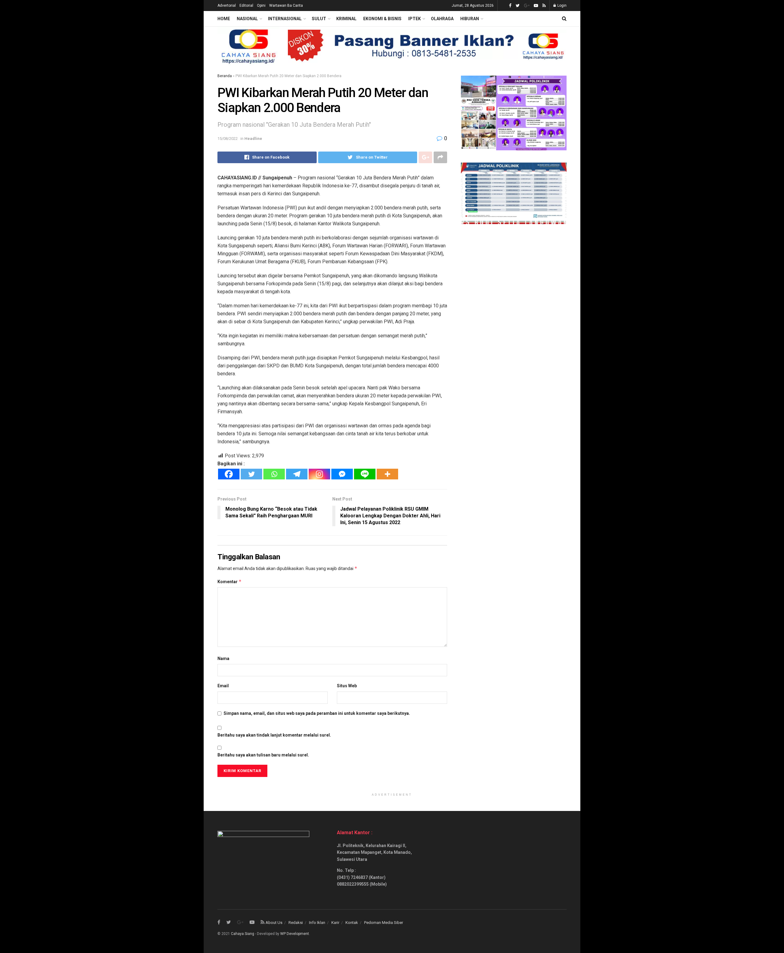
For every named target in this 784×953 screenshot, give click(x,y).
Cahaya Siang (242, 934)
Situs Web (347, 685)
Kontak (351, 922)
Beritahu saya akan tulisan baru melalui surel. (263, 754)
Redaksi (295, 922)
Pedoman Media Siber (383, 922)
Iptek (414, 18)
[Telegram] (296, 474)
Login (561, 5)
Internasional (285, 18)
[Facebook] (228, 474)
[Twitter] (251, 474)
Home (223, 18)
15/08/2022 (227, 138)
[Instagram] (319, 474)
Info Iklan (317, 922)
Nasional (247, 18)
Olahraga (442, 18)
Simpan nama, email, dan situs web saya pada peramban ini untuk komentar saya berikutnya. (317, 713)
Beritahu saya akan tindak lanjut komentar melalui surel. (274, 735)
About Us (274, 922)
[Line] (364, 474)
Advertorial (226, 5)
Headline (253, 138)
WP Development (294, 934)
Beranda (224, 76)
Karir (335, 922)
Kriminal (346, 18)
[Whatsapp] (274, 474)
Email (223, 685)
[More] (387, 474)
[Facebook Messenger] (342, 474)
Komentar (229, 581)
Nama (223, 658)
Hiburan (469, 18)
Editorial (246, 5)
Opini (261, 5)
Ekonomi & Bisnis (382, 18)
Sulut (319, 18)
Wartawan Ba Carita (286, 5)
